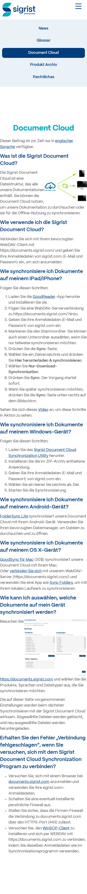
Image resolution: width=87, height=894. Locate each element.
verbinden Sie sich (26, 571)
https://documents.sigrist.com (26, 679)
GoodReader (44, 297)
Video (43, 410)
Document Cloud (43, 53)
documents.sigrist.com (28, 782)
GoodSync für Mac (17, 560)
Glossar (43, 40)
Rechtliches (43, 77)
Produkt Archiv (43, 65)
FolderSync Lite (14, 516)
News (43, 28)
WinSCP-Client (56, 828)
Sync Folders (61, 583)
